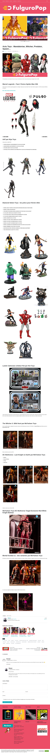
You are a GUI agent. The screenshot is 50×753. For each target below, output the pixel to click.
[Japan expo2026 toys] (15, 28)
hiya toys (39, 640)
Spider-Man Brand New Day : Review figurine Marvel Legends (19, 730)
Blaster (5, 51)
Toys (3, 638)
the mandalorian (18, 643)
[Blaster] (5, 620)
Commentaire (5, 683)
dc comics (16, 640)
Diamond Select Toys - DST (23, 640)
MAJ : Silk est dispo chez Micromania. (9, 90)
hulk (43, 640)
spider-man (8, 643)
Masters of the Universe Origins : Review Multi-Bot (19, 726)
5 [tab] (25, 41)
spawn (4, 643)
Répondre (8, 664)
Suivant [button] (46, 28)
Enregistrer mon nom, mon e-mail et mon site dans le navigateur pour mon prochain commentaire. (19, 699)
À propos (4, 615)
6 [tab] (26, 41)
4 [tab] (24, 41)
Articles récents (9, 615)
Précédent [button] (3, 28)
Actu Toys (5, 640)
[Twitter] (46, 619)
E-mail (26, 691)
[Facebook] (45, 619)
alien (9, 640)
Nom (4, 691)
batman (12, 640)
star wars (12, 643)
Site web (4, 695)
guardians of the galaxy (33, 640)
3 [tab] (23, 41)
